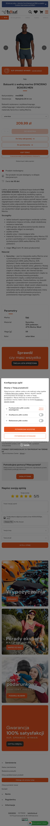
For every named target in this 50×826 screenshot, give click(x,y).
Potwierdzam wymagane (25, 436)
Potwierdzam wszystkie (25, 429)
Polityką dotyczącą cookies (14, 393)
